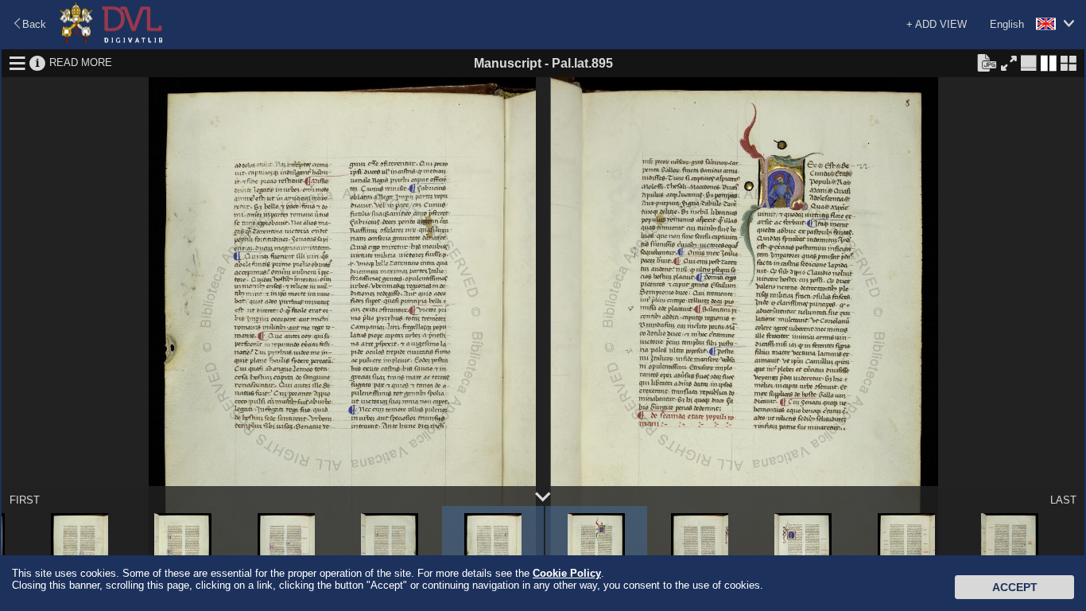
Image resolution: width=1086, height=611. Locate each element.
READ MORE (80, 62)
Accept (1015, 587)
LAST (1063, 500)
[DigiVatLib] (111, 40)
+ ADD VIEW (936, 24)
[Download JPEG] (986, 62)
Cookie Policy (567, 573)
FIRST (25, 500)
